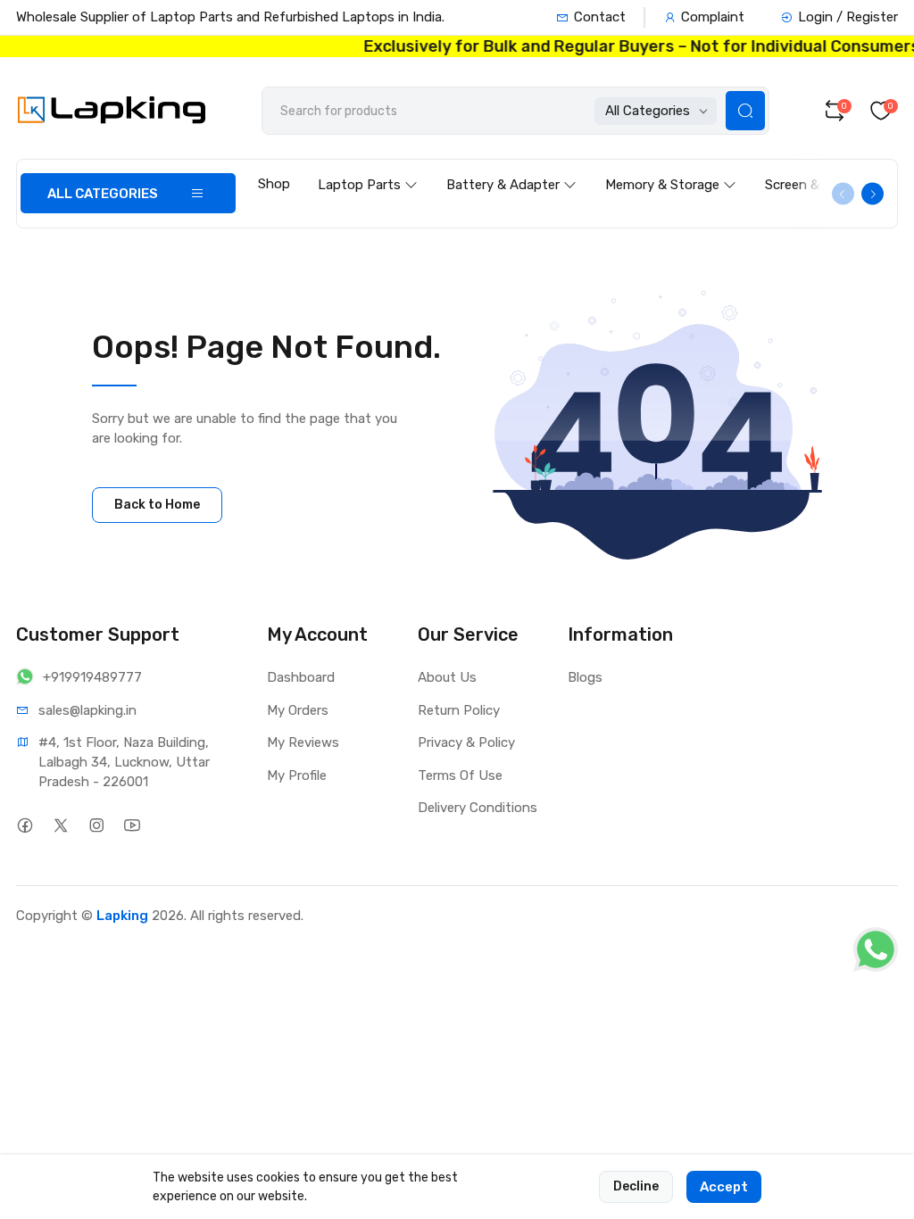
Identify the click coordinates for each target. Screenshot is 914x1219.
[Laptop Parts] (367, 168)
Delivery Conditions (477, 808)
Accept (724, 1187)
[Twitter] (60, 825)
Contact (600, 17)
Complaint (712, 17)
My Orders (297, 710)
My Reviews (303, 742)
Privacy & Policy (466, 742)
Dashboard (301, 677)
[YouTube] (131, 825)
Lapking (122, 916)
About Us (447, 677)
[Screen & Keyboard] (831, 168)
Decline (636, 1186)
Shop (274, 184)
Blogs (585, 677)
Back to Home (157, 504)
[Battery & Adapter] (511, 168)
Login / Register (848, 17)
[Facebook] (24, 825)
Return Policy (459, 710)
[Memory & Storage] (671, 168)
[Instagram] (96, 825)
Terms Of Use (460, 775)
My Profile (297, 775)
